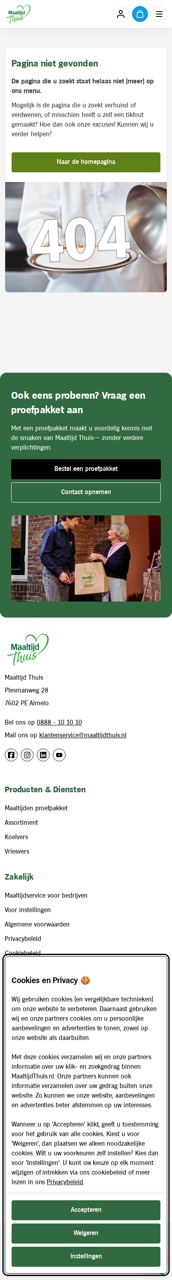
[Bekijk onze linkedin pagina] (43, 755)
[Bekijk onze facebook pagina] (11, 755)
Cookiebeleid (23, 954)
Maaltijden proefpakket (36, 809)
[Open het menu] (159, 14)
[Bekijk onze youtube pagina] (59, 755)
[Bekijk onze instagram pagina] (27, 755)
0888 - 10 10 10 (59, 723)
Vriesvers (17, 852)
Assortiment (21, 823)
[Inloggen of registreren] (121, 14)
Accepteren (86, 1210)
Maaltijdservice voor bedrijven (46, 896)
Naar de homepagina (86, 162)
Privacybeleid (23, 939)
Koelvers (16, 837)
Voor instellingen (28, 910)
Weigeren (86, 1233)
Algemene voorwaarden (37, 925)
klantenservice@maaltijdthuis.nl (82, 736)
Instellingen (86, 1257)
